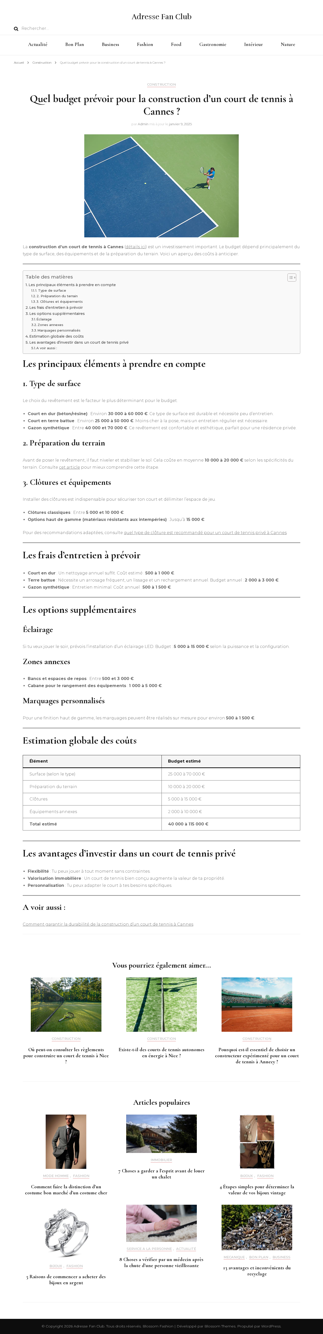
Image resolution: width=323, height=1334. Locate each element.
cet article (69, 467)
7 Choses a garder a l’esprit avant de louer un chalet (161, 1174)
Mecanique (234, 1257)
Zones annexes (50, 325)
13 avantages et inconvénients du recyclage (257, 1271)
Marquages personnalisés (58, 330)
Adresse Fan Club (162, 16)
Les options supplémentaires (57, 313)
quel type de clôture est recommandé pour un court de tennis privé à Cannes (205, 532)
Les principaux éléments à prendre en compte (72, 285)
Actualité (37, 44)
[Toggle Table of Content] (289, 277)
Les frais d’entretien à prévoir (56, 307)
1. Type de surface (50, 290)
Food (176, 44)
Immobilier (161, 1160)
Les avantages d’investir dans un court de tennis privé (79, 342)
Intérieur (253, 44)
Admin (143, 124)
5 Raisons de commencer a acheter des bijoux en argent (66, 1280)
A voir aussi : (46, 348)
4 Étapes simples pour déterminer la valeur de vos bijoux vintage (257, 1190)
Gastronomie (212, 44)
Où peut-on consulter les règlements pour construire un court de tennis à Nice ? (66, 1056)
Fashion (145, 44)
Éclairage (44, 319)
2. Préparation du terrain (57, 296)
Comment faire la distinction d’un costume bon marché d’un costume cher (66, 1190)
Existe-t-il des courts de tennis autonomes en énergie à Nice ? (161, 1053)
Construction (161, 84)
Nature (288, 44)
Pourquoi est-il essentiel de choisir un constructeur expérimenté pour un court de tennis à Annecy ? (257, 1056)
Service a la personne (149, 1249)
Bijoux (246, 1176)
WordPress (271, 1326)
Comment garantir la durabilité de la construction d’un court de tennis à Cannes (108, 924)
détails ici (136, 246)
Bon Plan (74, 44)
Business (110, 44)
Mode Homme (56, 1176)
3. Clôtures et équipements (59, 301)
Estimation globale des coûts (56, 336)
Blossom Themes (219, 1326)
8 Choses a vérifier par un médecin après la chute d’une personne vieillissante (161, 1262)
